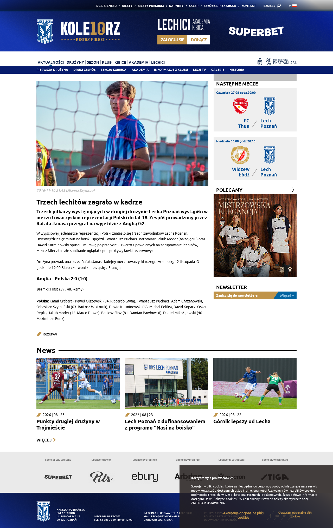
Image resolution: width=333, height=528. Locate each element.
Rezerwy (50, 334)
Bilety (127, 6)
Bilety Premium (151, 6)
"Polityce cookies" (225, 499)
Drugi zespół (84, 70)
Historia (236, 70)
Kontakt (248, 6)
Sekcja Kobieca (113, 70)
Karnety (176, 6)
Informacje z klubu (171, 70)
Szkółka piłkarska (220, 6)
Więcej (44, 440)
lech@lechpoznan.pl (166, 516)
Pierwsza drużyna (52, 70)
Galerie (217, 70)
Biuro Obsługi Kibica (158, 520)
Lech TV (199, 70)
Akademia (140, 70)
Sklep (193, 6)
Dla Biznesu (106, 6)
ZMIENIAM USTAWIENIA (208, 503)
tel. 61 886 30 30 (105, 520)
